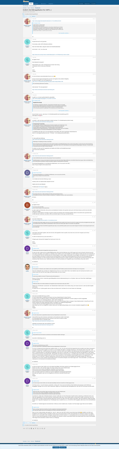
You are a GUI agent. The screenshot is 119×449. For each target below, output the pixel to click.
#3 (94, 57)
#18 (94, 340)
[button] (39, 3)
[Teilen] (93, 19)
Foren (31, 3)
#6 (94, 118)
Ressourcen (43, 3)
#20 (94, 378)
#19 (94, 364)
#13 (94, 245)
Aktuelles (36, 3)
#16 (94, 310)
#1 (94, 18)
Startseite (26, 3)
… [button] (28, 16)
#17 (94, 330)
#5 (94, 95)
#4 (94, 74)
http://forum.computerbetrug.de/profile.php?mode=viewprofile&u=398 (47, 81)
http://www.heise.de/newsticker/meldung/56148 (42, 324)
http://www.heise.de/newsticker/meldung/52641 (42, 155)
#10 (94, 202)
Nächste (33, 16)
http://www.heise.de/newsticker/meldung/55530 (42, 191)
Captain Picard (26, 11)
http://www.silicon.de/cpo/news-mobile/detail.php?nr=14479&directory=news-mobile (50, 54)
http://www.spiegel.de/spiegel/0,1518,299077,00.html (44, 98)
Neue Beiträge (25, 5)
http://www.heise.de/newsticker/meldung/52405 (42, 121)
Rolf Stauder (41, 186)
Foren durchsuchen (32, 5)
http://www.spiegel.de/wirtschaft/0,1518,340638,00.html (44, 220)
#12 (94, 230)
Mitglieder (51, 3)
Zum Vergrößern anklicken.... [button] (64, 33)
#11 (94, 216)
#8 (94, 170)
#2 (94, 39)
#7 (94, 153)
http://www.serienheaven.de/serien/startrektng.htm (43, 89)
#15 (94, 293)
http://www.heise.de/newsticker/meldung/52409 (42, 139)
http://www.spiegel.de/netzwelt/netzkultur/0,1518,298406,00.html (46, 20)
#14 (94, 264)
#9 (94, 189)
